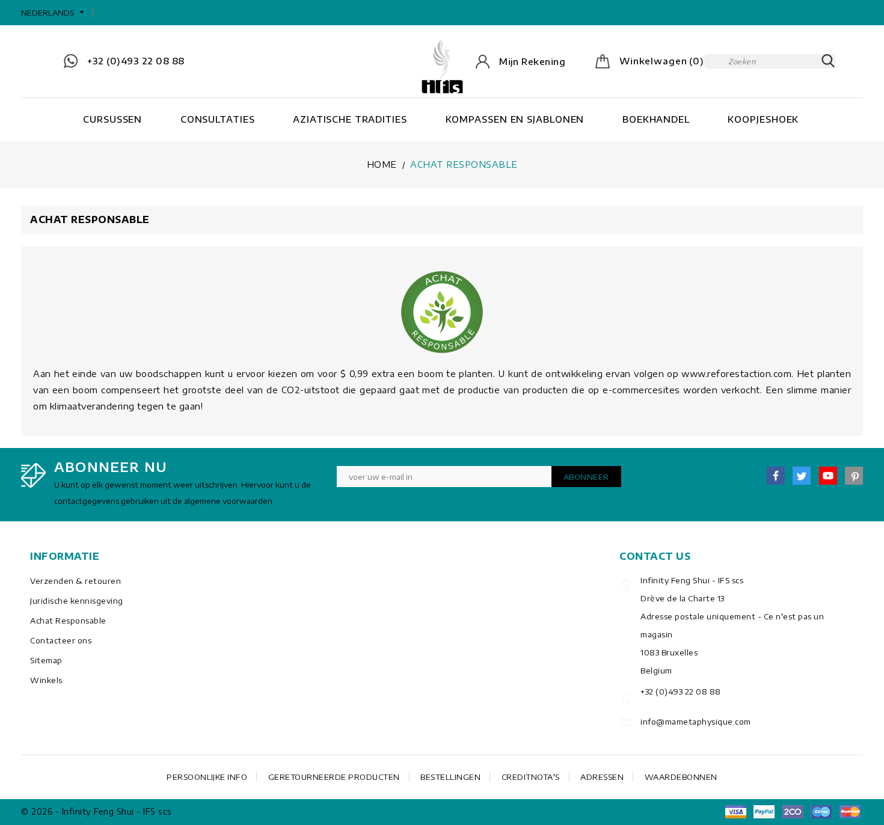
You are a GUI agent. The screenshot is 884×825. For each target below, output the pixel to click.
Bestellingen (450, 777)
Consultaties (217, 119)
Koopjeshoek (763, 119)
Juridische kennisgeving (76, 601)
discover (764, 811)
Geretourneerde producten (334, 777)
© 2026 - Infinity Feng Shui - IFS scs (96, 811)
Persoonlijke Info (207, 777)
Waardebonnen (681, 777)
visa (735, 811)
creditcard (849, 811)
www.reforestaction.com (736, 373)
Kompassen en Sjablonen (515, 119)
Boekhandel (656, 119)
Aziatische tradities (350, 119)
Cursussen (112, 119)
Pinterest (854, 476)
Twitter (802, 476)
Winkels (46, 680)
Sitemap (46, 660)
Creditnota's (531, 777)
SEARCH (828, 61)
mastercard (821, 811)
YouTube (828, 476)
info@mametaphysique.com (695, 721)
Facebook (776, 476)
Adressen (602, 777)
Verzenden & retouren (75, 581)
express (792, 811)
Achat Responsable (68, 620)
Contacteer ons (60, 640)
